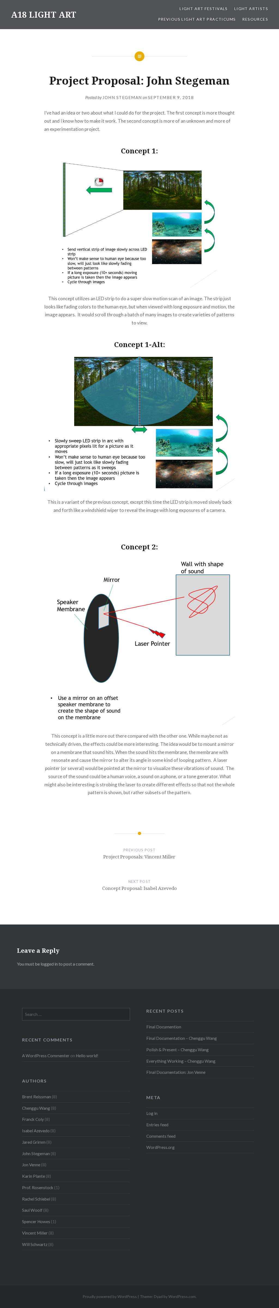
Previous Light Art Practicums (197, 19)
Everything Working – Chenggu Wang (181, 1061)
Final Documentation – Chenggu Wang (181, 1038)
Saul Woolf (32, 1210)
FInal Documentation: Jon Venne (175, 1072)
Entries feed (157, 1124)
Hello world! (87, 1055)
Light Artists (251, 8)
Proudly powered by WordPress (110, 1296)
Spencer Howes (36, 1221)
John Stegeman (122, 97)
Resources (255, 19)
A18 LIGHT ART (43, 14)
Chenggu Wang (36, 1108)
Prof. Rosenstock (37, 1187)
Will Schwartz (34, 1244)
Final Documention (163, 1026)
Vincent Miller (35, 1232)
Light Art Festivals (204, 8)
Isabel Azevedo (36, 1130)
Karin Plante (33, 1176)
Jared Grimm (34, 1142)
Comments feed (160, 1136)
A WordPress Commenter (45, 1055)
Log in (151, 1113)
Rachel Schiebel (36, 1198)
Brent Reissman (36, 1096)
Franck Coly (33, 1119)
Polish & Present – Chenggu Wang (177, 1049)
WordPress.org (160, 1147)
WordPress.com (182, 1296)
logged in (49, 963)
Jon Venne (31, 1164)
